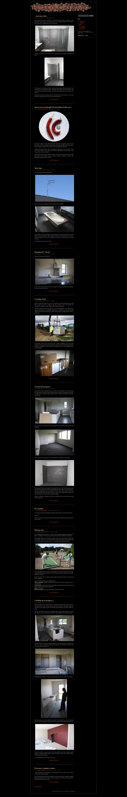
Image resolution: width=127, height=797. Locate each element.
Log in (80, 20)
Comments (82, 27)
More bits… (39, 168)
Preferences (81, 35)
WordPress (81, 28)
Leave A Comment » (54, 99)
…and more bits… (41, 16)
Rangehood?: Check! (42, 252)
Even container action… (45, 768)
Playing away (39, 530)
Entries (81, 26)
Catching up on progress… (44, 600)
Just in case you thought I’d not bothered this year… (53, 107)
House (40, 17)
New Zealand (41, 531)
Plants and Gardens (43, 109)
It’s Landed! (39, 508)
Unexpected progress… (43, 386)
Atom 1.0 (81, 25)
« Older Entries (38, 786)
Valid (82, 21)
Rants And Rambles (43, 510)
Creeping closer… (41, 299)
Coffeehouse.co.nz (63, 7)
